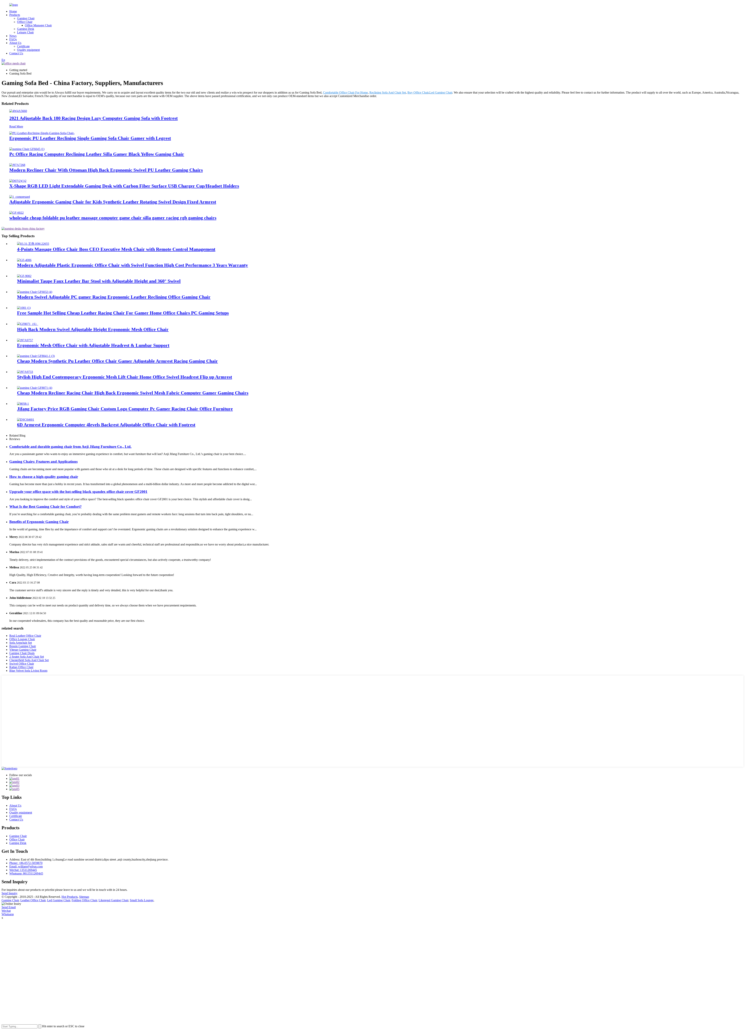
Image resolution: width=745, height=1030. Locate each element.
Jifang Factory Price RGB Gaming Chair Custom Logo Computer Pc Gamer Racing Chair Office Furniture (125, 408)
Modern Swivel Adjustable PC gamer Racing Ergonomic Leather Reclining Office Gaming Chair (114, 297)
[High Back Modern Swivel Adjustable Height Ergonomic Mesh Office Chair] (27, 324)
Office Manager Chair (38, 25)
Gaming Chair (26, 18)
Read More (16, 126)
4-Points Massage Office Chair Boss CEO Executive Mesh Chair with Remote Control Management (116, 249)
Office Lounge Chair (22, 639)
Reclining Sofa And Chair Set (387, 92)
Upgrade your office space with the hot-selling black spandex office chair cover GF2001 (78, 492)
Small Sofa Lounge (141, 900)
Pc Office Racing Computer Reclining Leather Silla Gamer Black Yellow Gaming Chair (96, 154)
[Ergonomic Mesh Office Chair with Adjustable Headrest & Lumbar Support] (25, 340)
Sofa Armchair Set (20, 642)
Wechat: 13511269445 (23, 870)
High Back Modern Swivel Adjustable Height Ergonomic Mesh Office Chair (93, 329)
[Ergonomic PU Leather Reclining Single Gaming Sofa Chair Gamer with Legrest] (41, 133)
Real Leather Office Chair (25, 635)
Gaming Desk (25, 28)
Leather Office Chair (33, 900)
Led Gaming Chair (440, 92)
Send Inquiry (9, 893)
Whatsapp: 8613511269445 (26, 873)
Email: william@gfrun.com (26, 866)
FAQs (13, 39)
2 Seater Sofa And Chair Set (26, 656)
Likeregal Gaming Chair (113, 900)
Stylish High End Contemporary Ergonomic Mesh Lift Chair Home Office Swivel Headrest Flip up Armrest (124, 377)
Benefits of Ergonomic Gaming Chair (39, 522)
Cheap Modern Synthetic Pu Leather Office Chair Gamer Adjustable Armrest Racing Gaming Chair (117, 361)
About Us (15, 42)
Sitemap (84, 896)
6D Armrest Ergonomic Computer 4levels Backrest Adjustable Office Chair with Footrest (106, 424)
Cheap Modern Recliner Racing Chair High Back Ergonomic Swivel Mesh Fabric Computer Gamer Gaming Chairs (132, 392)
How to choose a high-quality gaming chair (43, 477)
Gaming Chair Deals (22, 653)
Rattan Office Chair (21, 667)
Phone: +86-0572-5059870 (25, 863)
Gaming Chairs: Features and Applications (43, 461)
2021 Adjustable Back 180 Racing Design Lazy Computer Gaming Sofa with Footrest (93, 118)
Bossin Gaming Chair (22, 646)
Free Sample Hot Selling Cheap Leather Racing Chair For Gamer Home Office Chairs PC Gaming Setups (123, 312)
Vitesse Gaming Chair (22, 649)
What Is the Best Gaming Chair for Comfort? (45, 507)
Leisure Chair (25, 32)
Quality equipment (28, 49)
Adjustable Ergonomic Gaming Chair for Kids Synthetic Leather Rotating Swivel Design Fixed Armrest (112, 201)
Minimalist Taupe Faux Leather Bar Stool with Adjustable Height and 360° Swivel (99, 281)
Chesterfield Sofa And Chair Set (29, 660)
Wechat (6, 910)
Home (13, 11)
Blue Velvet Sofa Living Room (28, 670)
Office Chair (24, 21)
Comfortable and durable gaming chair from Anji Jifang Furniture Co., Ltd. (70, 447)
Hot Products (70, 896)
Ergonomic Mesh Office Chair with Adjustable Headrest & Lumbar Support (93, 345)
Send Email (9, 907)
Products (14, 15)
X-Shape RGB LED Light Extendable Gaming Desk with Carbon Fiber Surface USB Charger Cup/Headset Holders (124, 185)
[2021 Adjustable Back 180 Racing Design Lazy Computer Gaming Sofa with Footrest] (18, 111)
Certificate (23, 46)
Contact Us (16, 53)
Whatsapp (8, 914)
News (12, 35)
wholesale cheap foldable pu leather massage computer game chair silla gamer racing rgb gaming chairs (112, 217)
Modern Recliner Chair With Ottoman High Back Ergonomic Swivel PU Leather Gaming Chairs (106, 170)
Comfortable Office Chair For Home (345, 92)
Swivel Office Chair (21, 663)
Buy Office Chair (418, 92)
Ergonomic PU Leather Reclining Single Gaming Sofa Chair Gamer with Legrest (90, 138)
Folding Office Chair (84, 900)
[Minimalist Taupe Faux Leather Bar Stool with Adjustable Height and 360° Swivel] (24, 276)
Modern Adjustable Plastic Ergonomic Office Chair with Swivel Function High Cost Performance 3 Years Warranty (132, 265)
